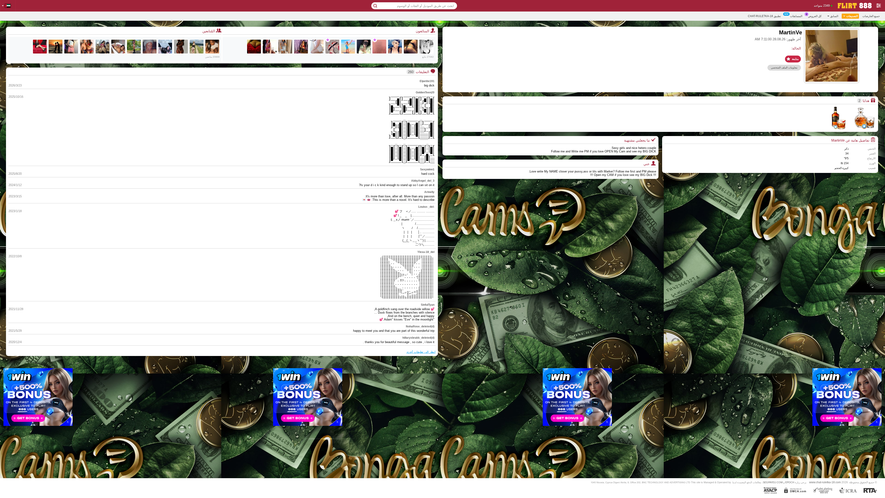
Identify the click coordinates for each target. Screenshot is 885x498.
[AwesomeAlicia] (301, 46)
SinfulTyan (427, 304)
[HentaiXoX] (426, 46)
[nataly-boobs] (165, 46)
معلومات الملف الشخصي (784, 67)
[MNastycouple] (55, 46)
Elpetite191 (427, 81)
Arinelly (429, 192)
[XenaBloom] (134, 46)
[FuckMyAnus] (410, 46)
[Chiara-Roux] (212, 46)
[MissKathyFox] (39, 46)
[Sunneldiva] (181, 46)
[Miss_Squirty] (269, 46)
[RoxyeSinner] (196, 46)
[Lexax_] (395, 46)
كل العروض (815, 16)
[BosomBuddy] (254, 46)
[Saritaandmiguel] (71, 46)
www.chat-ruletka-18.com (825, 482)
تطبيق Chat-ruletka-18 (764, 16)
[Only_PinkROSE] (348, 46)
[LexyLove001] (149, 46)
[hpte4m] (379, 46)
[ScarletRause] (118, 46)
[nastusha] (332, 46)
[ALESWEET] (285, 46)
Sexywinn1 (427, 169)
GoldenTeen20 (425, 92)
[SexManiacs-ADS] (102, 46)
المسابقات (796, 16)
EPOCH (789, 482)
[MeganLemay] (87, 46)
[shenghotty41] (316, 46)
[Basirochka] (363, 46)
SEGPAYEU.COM (773, 482)
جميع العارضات (871, 16)
